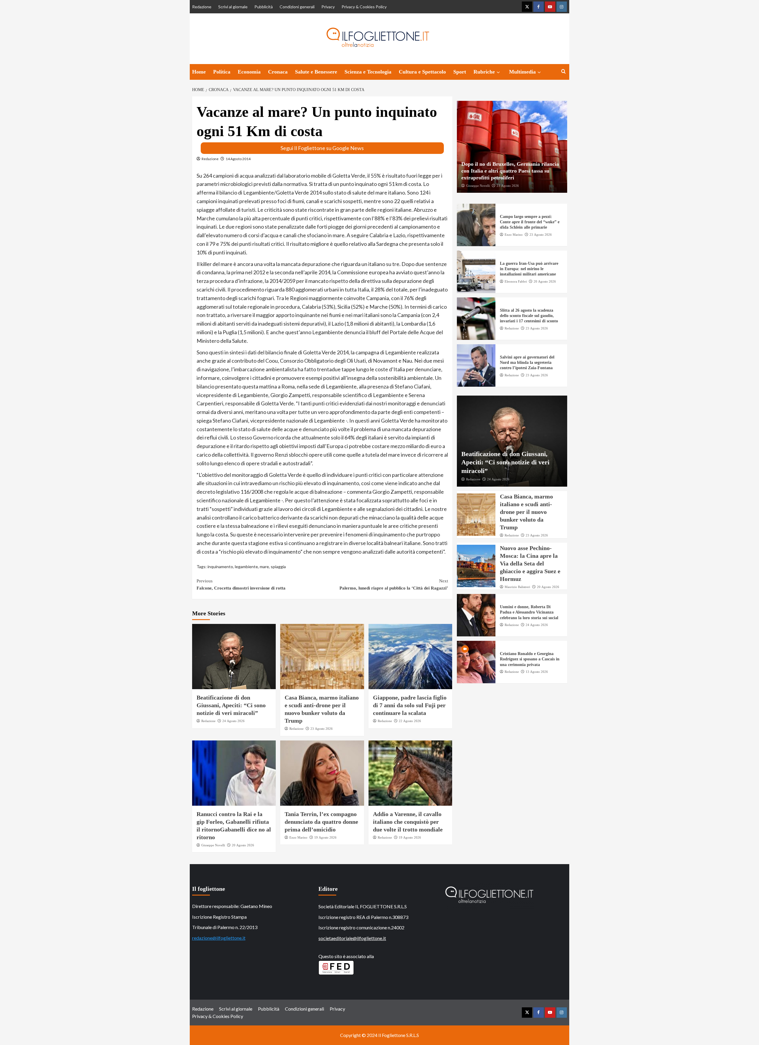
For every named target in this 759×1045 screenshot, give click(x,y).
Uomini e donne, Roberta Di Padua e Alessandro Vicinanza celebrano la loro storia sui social (529, 612)
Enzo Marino (298, 837)
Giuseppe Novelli (213, 845)
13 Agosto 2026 (537, 671)
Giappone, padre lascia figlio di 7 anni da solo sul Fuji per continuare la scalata (410, 705)
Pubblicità (263, 6)
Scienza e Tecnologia (368, 72)
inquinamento (220, 566)
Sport (459, 72)
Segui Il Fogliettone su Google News (322, 148)
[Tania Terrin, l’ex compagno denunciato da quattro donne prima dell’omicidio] (322, 773)
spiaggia (278, 566)
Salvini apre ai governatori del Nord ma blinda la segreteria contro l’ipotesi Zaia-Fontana (527, 362)
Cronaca (278, 72)
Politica (221, 72)
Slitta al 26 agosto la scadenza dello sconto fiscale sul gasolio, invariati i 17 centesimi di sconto (529, 315)
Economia (249, 72)
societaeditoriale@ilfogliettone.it (352, 938)
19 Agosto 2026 (325, 837)
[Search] (563, 71)
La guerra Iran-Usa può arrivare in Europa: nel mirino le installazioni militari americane (529, 268)
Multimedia (522, 72)
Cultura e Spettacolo (422, 72)
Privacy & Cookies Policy (364, 6)
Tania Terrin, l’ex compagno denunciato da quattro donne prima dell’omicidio (321, 822)
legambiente (246, 566)
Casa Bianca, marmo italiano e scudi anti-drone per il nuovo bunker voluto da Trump (526, 512)
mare (264, 566)
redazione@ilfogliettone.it (218, 938)
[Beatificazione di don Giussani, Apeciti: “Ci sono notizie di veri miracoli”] (234, 656)
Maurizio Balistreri (517, 586)
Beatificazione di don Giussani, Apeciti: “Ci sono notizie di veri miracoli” (231, 705)
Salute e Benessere (316, 72)
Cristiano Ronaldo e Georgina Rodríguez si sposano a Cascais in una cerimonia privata (529, 659)
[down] (498, 72)
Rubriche (484, 72)
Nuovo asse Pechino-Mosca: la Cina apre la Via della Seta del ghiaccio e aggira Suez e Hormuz (530, 563)
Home (199, 72)
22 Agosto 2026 (410, 721)
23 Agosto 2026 (321, 728)
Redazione (201, 6)
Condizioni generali (297, 6)
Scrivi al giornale (233, 6)
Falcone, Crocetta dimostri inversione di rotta (241, 584)
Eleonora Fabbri (516, 281)
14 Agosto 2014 (238, 159)
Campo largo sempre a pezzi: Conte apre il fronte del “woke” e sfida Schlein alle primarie (529, 222)
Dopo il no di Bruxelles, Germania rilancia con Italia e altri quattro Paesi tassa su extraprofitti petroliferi (510, 171)
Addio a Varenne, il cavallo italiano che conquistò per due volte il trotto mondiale (408, 822)
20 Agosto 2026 (243, 845)
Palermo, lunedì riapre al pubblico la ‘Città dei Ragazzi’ (393, 584)
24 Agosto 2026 (233, 721)
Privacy (328, 6)
